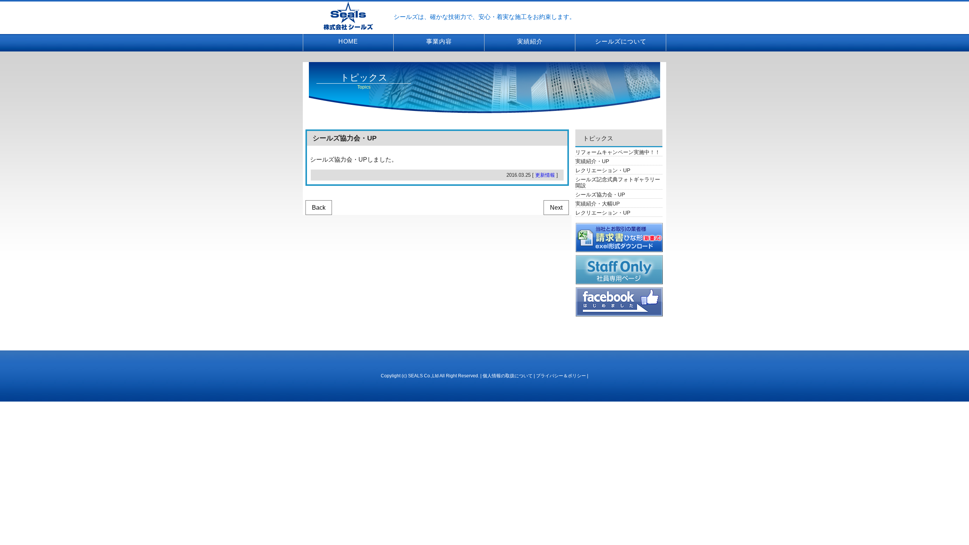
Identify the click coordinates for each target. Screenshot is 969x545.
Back (319, 207)
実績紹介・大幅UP (597, 204)
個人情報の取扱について (508, 375)
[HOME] (348, 15)
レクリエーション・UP (602, 170)
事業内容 (439, 41)
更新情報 (545, 175)
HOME (348, 41)
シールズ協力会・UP (600, 195)
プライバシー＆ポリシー (561, 375)
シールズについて (621, 41)
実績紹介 (530, 41)
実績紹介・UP (592, 161)
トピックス (598, 138)
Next (556, 207)
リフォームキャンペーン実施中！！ (617, 152)
